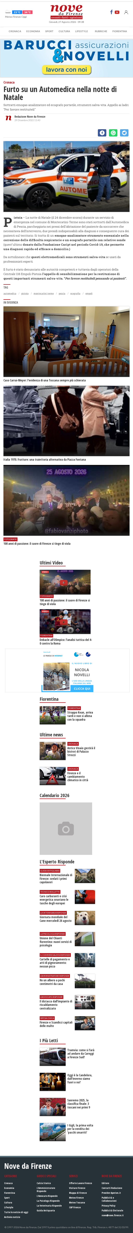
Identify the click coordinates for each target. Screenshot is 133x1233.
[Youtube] (117, 12)
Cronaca (15, 31)
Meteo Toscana (77, 1202)
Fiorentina (119, 31)
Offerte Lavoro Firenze (80, 1183)
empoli (88, 293)
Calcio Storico (44, 1183)
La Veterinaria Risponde (49, 1205)
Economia (33, 31)
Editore (105, 1183)
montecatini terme (44, 293)
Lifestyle (81, 31)
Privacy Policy (108, 1205)
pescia (62, 293)
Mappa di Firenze (78, 1192)
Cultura (64, 31)
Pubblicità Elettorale (112, 1210)
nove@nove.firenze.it (113, 1215)
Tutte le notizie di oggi (16, 1212)
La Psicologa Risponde (48, 1200)
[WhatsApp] (113, 132)
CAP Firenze (75, 1207)
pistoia (25, 293)
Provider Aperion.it (111, 1192)
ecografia (75, 293)
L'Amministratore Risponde (46, 1189)
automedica (9, 293)
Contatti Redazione (112, 1188)
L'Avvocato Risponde (47, 1196)
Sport (49, 31)
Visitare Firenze (77, 1188)
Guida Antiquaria (46, 1210)
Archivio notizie (12, 1217)
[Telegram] (124, 132)
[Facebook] (111, 12)
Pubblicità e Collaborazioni (109, 1199)
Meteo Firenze (76, 1197)
